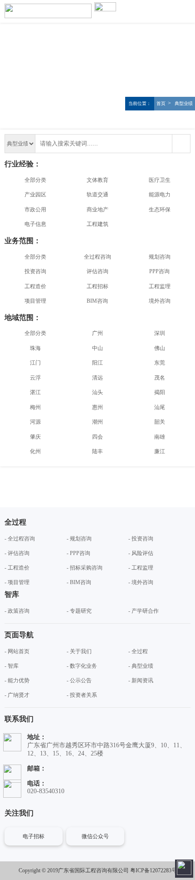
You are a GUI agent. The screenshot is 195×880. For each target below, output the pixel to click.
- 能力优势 (17, 680)
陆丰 (97, 451)
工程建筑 (97, 224)
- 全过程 (138, 651)
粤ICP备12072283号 (153, 870)
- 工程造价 (17, 568)
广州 (97, 333)
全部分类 (35, 180)
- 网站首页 (17, 651)
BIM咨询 (97, 301)
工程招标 (97, 286)
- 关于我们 (79, 651)
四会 (97, 437)
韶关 (159, 422)
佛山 (159, 348)
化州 (35, 451)
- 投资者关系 (82, 695)
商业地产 (97, 209)
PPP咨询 (159, 271)
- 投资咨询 (140, 538)
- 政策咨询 (17, 611)
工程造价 (35, 286)
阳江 (97, 363)
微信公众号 (95, 836)
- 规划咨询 (79, 538)
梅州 (35, 407)
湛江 (35, 392)
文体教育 (97, 180)
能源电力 (160, 194)
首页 (161, 103)
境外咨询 (160, 301)
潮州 (97, 422)
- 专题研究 (79, 611)
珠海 (35, 348)
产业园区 (35, 194)
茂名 (159, 378)
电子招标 (33, 836)
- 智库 (12, 666)
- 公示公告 (79, 680)
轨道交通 (97, 194)
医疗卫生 (160, 180)
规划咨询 (160, 257)
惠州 (97, 407)
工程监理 (160, 286)
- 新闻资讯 (140, 680)
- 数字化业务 (82, 666)
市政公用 (35, 209)
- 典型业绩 (140, 666)
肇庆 (35, 437)
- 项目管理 (17, 582)
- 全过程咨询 (20, 538)
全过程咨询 (97, 257)
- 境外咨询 (140, 582)
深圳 (159, 333)
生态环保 (160, 209)
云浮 (35, 378)
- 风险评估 (140, 553)
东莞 (159, 363)
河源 (35, 422)
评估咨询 (97, 271)
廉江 (159, 451)
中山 (97, 348)
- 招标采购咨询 (84, 568)
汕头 (97, 392)
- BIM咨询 (79, 582)
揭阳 (159, 392)
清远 (97, 378)
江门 (35, 363)
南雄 (159, 437)
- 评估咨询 (17, 553)
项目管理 (35, 301)
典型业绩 (183, 103)
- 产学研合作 (143, 611)
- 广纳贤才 (17, 695)
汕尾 (159, 407)
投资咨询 (35, 271)
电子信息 (35, 224)
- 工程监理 (140, 568)
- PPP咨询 (78, 553)
